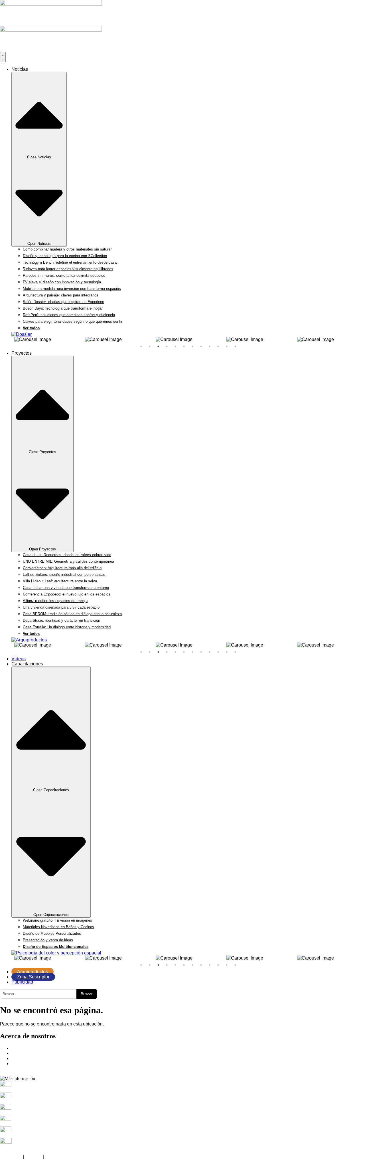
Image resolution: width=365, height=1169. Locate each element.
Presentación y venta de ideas (48, 940)
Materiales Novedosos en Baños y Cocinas (58, 927)
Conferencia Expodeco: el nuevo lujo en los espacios (66, 594)
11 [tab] (227, 346)
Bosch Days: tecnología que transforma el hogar (63, 308)
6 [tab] (184, 346)
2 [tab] (150, 346)
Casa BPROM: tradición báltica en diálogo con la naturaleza (72, 614)
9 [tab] (209, 346)
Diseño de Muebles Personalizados (52, 933)
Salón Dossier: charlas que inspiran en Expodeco (63, 302)
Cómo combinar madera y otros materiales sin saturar (67, 249)
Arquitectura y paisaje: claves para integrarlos (60, 295)
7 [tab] (192, 346)
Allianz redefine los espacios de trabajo (55, 601)
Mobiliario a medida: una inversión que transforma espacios (72, 288)
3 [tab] (158, 346)
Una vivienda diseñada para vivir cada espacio (61, 607)
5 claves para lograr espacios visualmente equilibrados (68, 269)
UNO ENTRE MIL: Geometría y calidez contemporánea (68, 561)
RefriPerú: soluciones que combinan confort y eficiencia (69, 315)
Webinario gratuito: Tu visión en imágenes (57, 920)
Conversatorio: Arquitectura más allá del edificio (62, 568)
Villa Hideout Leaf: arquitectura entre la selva (60, 581)
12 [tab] (235, 346)
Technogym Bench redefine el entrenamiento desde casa (70, 262)
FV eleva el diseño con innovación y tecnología (62, 282)
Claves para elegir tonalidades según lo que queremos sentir (72, 321)
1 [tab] (141, 346)
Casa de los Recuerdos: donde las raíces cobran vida (67, 555)
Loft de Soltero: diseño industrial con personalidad (64, 574)
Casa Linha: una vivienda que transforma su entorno (66, 587)
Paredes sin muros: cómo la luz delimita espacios (64, 275)
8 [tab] (201, 346)
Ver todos (31, 328)
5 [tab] (175, 346)
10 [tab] (218, 346)
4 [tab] (167, 346)
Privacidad (11, 1156)
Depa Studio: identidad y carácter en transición (61, 620)
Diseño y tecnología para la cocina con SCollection (65, 256)
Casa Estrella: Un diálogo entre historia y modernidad (67, 627)
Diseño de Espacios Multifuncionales (55, 946)
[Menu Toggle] (3, 57)
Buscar (86, 994)
